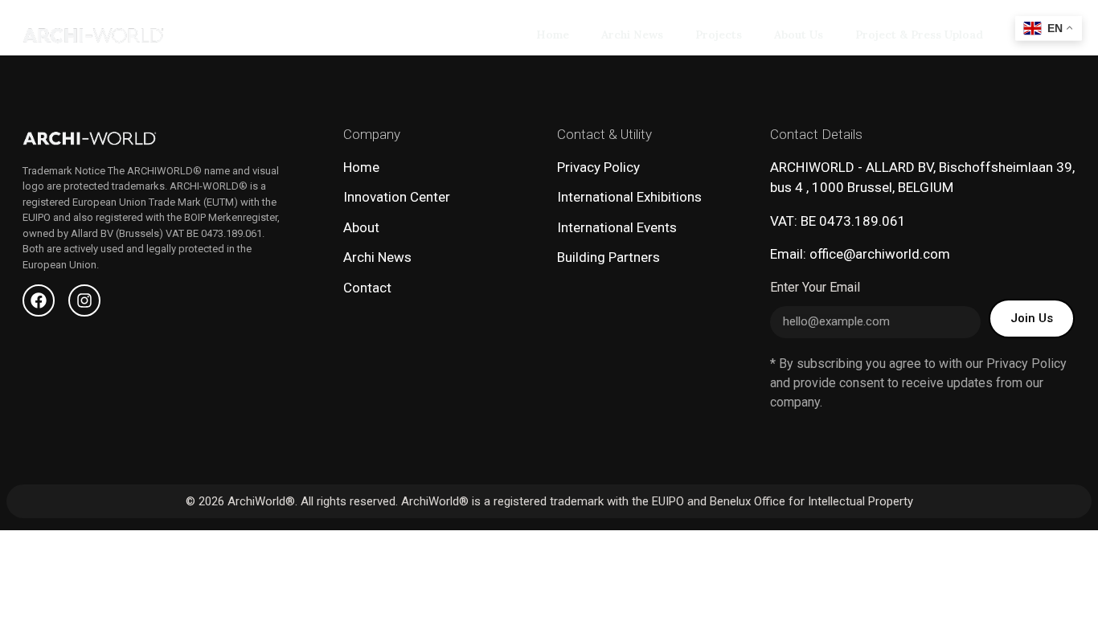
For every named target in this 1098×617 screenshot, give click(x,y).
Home (552, 34)
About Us (798, 34)
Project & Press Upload (919, 34)
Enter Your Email (815, 288)
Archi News (632, 34)
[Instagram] (84, 300)
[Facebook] (39, 300)
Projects (718, 34)
